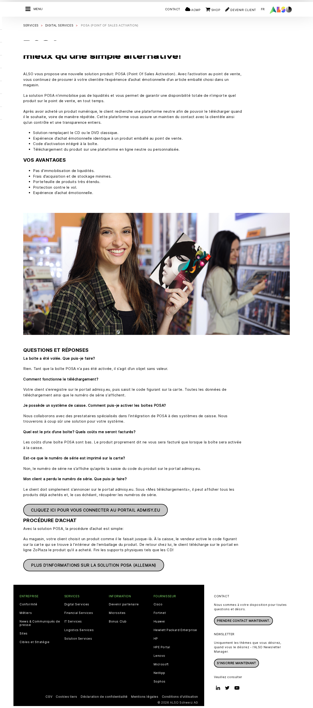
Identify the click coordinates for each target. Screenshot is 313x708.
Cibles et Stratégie (34, 642)
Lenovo (160, 656)
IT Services (73, 621)
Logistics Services (79, 630)
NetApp (160, 673)
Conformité (28, 604)
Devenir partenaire (124, 604)
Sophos (160, 681)
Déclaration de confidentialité (104, 696)
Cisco (158, 604)
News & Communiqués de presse (40, 623)
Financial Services (78, 613)
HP (156, 638)
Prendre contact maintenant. (243, 621)
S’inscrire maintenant (236, 663)
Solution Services (78, 638)
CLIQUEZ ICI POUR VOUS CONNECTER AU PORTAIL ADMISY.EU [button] (95, 510)
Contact (172, 9)
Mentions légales (144, 696)
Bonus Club (118, 621)
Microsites (117, 613)
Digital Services (76, 604)
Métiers (26, 613)
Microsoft (161, 664)
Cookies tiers (66, 696)
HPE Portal (162, 647)
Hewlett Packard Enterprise (175, 630)
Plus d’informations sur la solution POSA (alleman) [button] (93, 565)
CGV (48, 696)
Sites (24, 633)
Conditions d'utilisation (180, 696)
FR (263, 9)
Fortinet (160, 613)
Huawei (159, 621)
